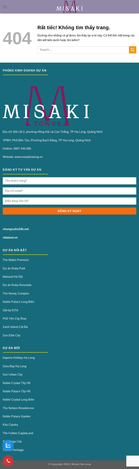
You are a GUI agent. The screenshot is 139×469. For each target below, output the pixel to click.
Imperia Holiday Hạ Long (19, 357)
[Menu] (5, 6)
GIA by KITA (10, 310)
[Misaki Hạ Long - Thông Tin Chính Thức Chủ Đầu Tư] (69, 7)
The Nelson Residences (18, 408)
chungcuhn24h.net (16, 229)
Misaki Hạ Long (81, 464)
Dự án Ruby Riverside (17, 285)
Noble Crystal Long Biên (18, 399)
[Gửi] (132, 49)
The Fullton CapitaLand (18, 433)
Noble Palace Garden (17, 416)
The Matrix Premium (16, 259)
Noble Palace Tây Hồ (16, 391)
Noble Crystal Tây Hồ (16, 383)
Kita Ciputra (10, 424)
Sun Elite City (11, 335)
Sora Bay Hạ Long (14, 366)
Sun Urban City (12, 374)
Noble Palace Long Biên (18, 301)
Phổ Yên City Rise (14, 318)
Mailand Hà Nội (13, 276)
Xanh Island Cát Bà (15, 326)
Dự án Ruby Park (14, 268)
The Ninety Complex (16, 293)
